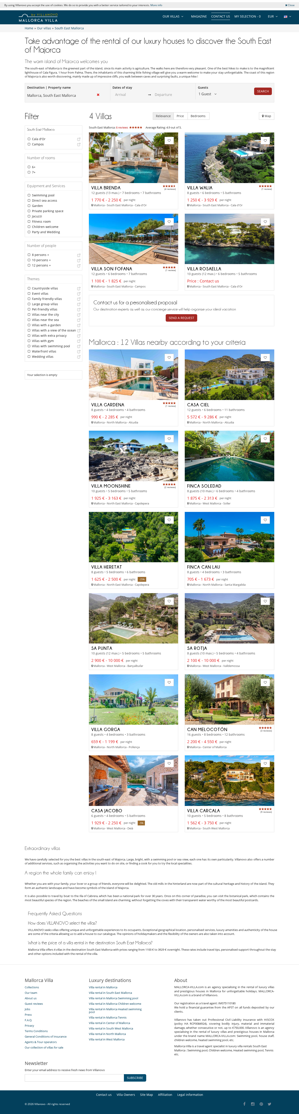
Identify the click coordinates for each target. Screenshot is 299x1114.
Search (263, 91)
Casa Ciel (198, 404)
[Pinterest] (261, 1104)
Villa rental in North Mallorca (107, 1034)
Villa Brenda (106, 187)
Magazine (199, 16)
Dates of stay (122, 87)
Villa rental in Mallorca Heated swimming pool (115, 1010)
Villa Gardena (107, 404)
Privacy (29, 1026)
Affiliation (165, 1095)
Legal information (190, 1095)
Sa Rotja (197, 648)
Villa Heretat (106, 566)
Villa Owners (126, 1095)
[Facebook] (244, 1104)
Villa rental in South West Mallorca (111, 1028)
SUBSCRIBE (135, 1078)
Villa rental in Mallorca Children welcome (115, 1004)
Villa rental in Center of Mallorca (109, 1023)
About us (31, 998)
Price (181, 116)
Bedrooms (198, 116)
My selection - (247, 16)
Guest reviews (34, 1004)
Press (28, 1015)
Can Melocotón (207, 729)
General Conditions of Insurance (46, 1036)
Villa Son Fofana (111, 268)
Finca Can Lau (203, 566)
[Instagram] (252, 1104)
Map (267, 116)
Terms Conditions (36, 1031)
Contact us (220, 16)
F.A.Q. (28, 1020)
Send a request (181, 318)
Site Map (146, 1095)
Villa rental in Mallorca (103, 987)
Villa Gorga (105, 729)
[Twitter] (269, 1104)
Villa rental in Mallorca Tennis (108, 1017)
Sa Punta (101, 648)
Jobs (27, 1009)
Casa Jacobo (106, 810)
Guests (203, 87)
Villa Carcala (203, 810)
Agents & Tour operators (41, 1042)
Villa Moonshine (111, 485)
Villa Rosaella (204, 268)
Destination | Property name (49, 87)
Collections (32, 987)
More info (156, 5)
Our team (31, 993)
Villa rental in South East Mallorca (110, 993)
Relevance (163, 116)
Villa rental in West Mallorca (107, 1039)
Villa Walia (200, 187)
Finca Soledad (204, 485)
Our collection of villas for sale (44, 1047)
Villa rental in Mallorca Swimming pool (113, 998)
